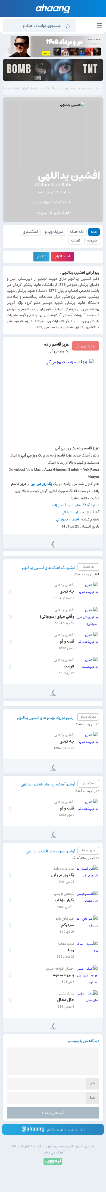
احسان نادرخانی (73, 512)
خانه (95, 88)
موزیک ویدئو (54, 232)
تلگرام (41, 256)
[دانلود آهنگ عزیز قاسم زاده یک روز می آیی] (53, 400)
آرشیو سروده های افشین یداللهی (50, 851)
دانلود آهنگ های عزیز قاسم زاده (75, 505)
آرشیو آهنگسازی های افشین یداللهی (48, 784)
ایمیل (92, 1097)
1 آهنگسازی (62, 213)
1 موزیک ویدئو (42, 202)
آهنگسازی (30, 232)
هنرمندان (82, 88)
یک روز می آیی (58, 351)
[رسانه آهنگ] (53, 8)
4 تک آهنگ (62, 202)
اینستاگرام (62, 256)
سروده (92, 240)
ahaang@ (33, 1128)
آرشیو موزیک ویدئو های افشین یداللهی (45, 718)
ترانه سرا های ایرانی (33, 88)
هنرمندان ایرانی (61, 88)
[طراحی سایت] (53, 1161)
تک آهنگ (77, 232)
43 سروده (44, 213)
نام (92, 1083)
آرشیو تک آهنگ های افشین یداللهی (48, 568)
